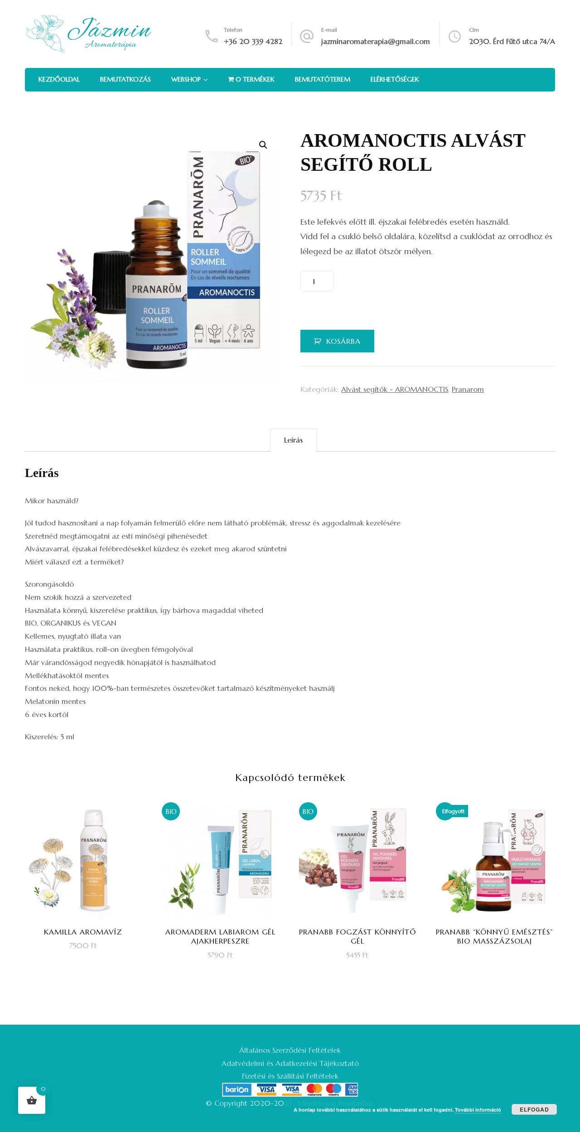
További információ (478, 1109)
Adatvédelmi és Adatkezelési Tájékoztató (290, 1063)
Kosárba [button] (89, 883)
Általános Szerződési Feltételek (290, 1050)
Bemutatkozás (125, 79)
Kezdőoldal (59, 79)
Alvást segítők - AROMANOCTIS (394, 389)
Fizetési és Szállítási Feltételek (290, 1075)
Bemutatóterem (322, 79)
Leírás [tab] (293, 439)
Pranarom (468, 389)
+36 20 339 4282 (253, 41)
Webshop (186, 79)
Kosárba (343, 341)
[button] (263, 145)
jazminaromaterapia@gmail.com (375, 41)
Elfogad (534, 1109)
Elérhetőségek (395, 79)
